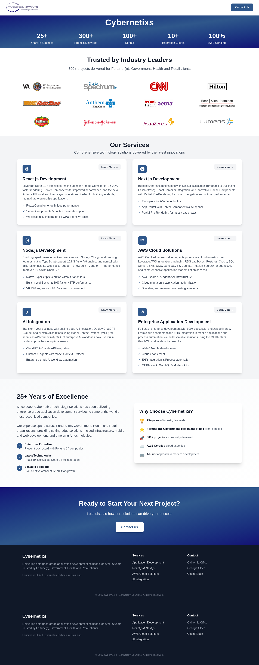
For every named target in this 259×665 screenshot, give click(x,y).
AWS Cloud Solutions (145, 573)
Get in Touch (195, 573)
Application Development (148, 562)
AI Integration (140, 579)
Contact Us (242, 7)
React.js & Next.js (143, 568)
